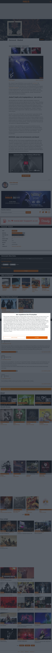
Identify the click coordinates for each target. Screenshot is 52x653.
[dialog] (26, 326)
